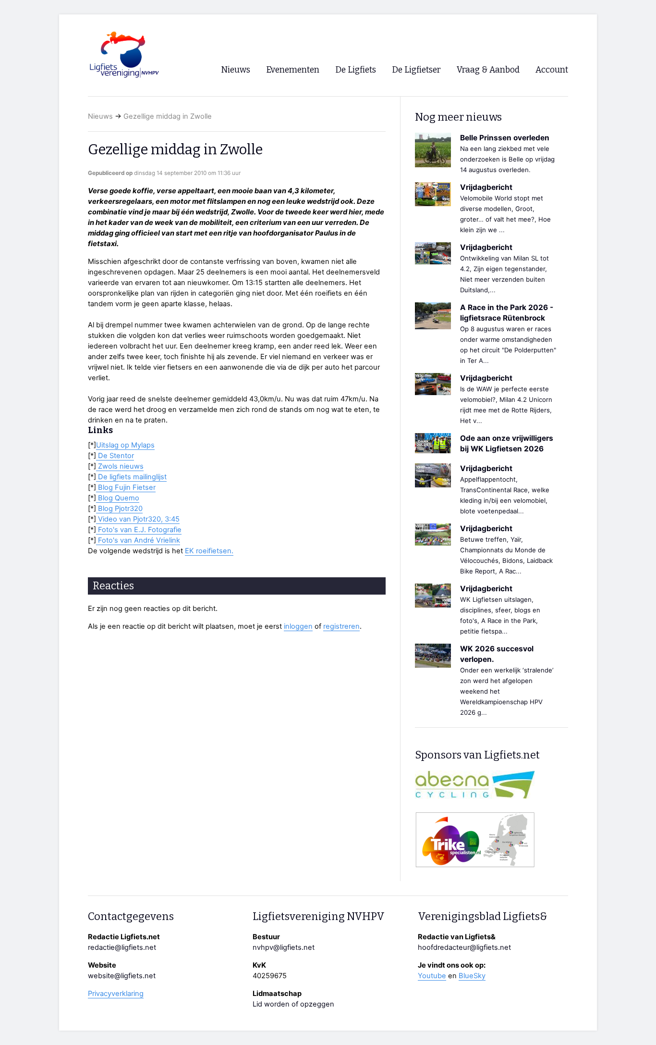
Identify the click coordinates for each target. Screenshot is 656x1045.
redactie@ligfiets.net (122, 947)
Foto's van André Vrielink (138, 540)
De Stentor (115, 455)
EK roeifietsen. (209, 551)
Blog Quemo (117, 498)
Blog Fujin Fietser (126, 487)
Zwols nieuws (120, 466)
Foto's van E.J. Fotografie (139, 529)
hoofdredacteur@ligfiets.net (464, 947)
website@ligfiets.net (122, 975)
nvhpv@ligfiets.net (284, 947)
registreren (341, 626)
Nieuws (100, 116)
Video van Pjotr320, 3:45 (138, 519)
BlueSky (472, 975)
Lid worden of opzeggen (293, 1004)
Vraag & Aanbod (488, 70)
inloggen (298, 626)
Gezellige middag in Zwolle (167, 116)
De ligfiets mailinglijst (131, 477)
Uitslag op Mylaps (125, 445)
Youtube (432, 975)
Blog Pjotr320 (119, 508)
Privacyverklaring (116, 993)
